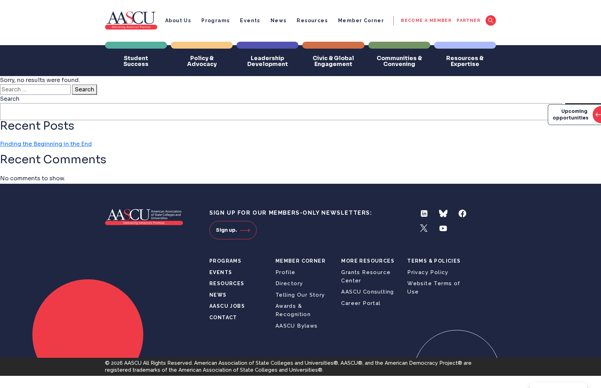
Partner (468, 20)
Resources (312, 20)
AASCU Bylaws (296, 326)
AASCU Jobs (227, 306)
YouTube (443, 228)
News (279, 20)
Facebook (462, 213)
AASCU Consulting (367, 292)
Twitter (424, 228)
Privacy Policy (428, 272)
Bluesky (443, 213)
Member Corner (361, 20)
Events (250, 20)
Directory (289, 283)
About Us (178, 20)
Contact (223, 317)
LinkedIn (424, 213)
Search (84, 89)
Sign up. (226, 230)
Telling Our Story (300, 295)
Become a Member (426, 20)
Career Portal (360, 303)
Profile (285, 272)
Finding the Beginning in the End (46, 144)
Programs (215, 20)
